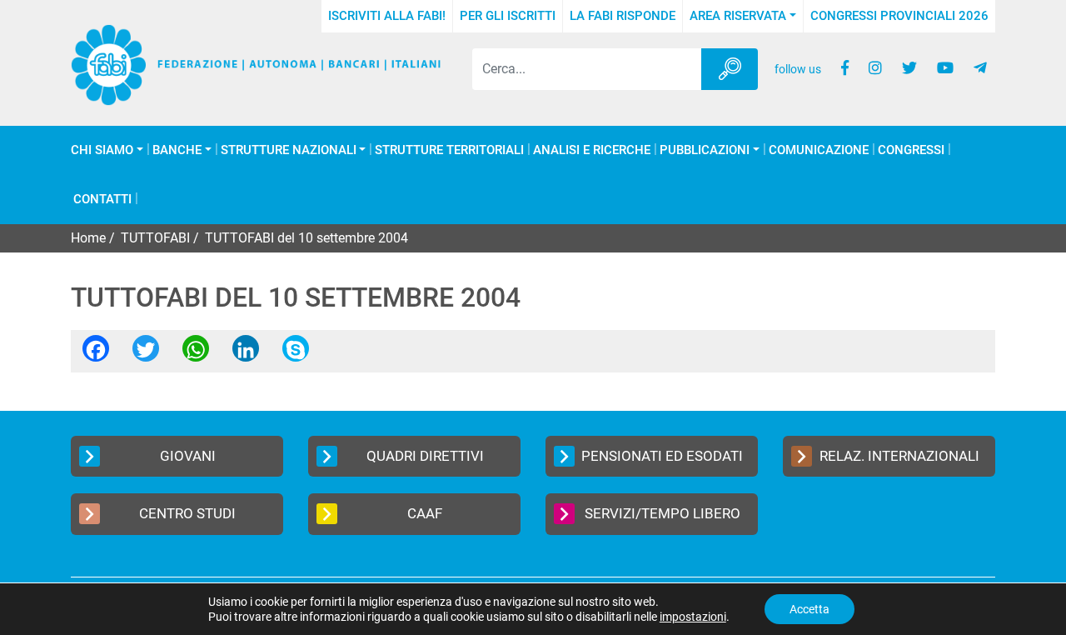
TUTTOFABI (155, 238)
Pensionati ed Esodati (662, 456)
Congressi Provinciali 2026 (899, 15)
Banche (177, 150)
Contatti (102, 199)
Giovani (188, 456)
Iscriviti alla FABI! (387, 15)
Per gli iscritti (507, 15)
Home (88, 238)
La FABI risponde (622, 15)
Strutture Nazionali (288, 150)
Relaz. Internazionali (899, 456)
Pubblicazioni (705, 150)
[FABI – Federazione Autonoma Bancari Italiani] (256, 65)
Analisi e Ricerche (591, 150)
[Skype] (295, 353)
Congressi (911, 150)
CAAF (424, 513)
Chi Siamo (102, 150)
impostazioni (693, 616)
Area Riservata (738, 15)
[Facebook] (95, 353)
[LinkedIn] (245, 353)
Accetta (809, 609)
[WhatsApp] (195, 353)
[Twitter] (145, 353)
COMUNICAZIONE (819, 150)
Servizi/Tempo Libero (662, 513)
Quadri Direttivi (425, 456)
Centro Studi (187, 513)
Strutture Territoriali (449, 150)
